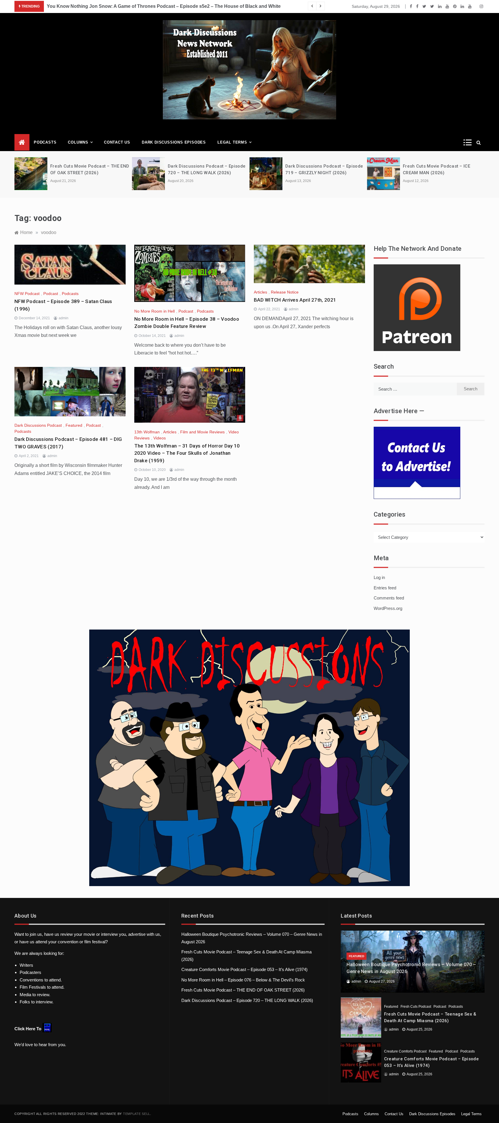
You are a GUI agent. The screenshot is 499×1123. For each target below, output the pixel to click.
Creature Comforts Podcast (405, 1051)
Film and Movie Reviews (202, 432)
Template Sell (136, 1113)
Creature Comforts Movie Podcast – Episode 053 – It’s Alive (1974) (244, 969)
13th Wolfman (147, 432)
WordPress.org (388, 608)
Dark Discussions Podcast (38, 425)
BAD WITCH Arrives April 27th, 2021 (295, 300)
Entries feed (385, 587)
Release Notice (285, 292)
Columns (78, 142)
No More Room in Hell (154, 311)
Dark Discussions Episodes (174, 142)
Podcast (50, 293)
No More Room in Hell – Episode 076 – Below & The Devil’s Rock (243, 979)
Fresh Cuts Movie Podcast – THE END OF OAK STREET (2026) (243, 990)
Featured (74, 425)
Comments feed (389, 597)
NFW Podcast (27, 293)
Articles (260, 292)
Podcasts (45, 142)
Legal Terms (232, 142)
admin (63, 318)
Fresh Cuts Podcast (416, 1007)
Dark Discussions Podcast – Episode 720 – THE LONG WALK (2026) (247, 1000)
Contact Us (117, 142)
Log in (379, 577)
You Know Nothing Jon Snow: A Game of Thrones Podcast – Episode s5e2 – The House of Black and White (164, 6)
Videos (159, 438)
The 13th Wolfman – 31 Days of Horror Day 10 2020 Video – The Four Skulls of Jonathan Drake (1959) (187, 453)
